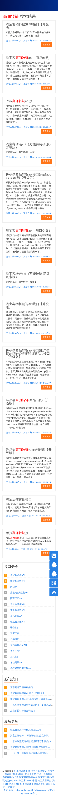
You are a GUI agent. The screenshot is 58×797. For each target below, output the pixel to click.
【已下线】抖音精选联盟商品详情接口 (29, 753)
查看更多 (46, 45)
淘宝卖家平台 (44, 781)
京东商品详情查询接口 (21, 687)
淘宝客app (14, 784)
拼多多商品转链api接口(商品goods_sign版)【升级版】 (28, 176)
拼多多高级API (17, 610)
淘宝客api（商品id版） (28, 58)
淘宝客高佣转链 (39, 771)
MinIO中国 (32, 781)
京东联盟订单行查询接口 (22, 711)
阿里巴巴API (16, 598)
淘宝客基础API (17, 575)
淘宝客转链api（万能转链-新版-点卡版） (30, 736)
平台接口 (14, 628)
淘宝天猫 (14, 633)
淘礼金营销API (17, 604)
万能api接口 (21, 101)
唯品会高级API (17, 622)
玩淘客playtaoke (10, 781)
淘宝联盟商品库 (46, 777)
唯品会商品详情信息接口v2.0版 (25, 730)
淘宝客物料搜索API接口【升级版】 (27, 693)
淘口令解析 (18, 774)
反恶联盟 (10, 787)
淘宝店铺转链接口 (19, 499)
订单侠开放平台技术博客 (32, 784)
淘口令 (13, 587)
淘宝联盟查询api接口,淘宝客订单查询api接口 (32, 699)
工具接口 (14, 657)
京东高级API (16, 616)
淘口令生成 (30, 774)
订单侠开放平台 (22, 771)
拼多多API (15, 651)
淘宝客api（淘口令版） (29, 230)
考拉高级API (16, 662)
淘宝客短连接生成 (28, 777)
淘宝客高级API (17, 581)
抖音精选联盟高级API (20, 668)
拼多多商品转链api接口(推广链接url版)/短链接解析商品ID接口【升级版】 (28, 354)
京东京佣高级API (18, 645)
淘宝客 (22, 781)
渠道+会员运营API (19, 593)
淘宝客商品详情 (10, 777)
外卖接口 (14, 639)
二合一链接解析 (45, 774)
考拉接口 (19, 533)
